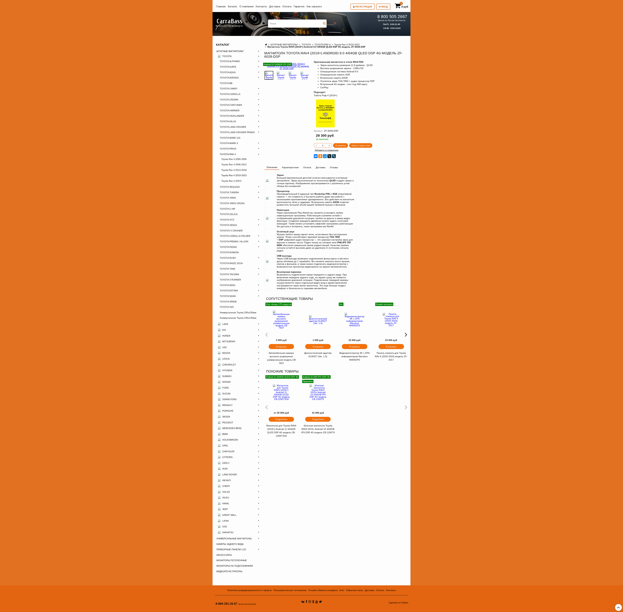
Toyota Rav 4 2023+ (231, 181)
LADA (225, 324)
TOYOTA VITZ (227, 219)
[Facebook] (306, 601)
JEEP (225, 509)
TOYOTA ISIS (227, 307)
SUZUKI (226, 393)
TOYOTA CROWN (229, 99)
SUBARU (227, 376)
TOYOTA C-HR (227, 209)
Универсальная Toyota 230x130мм (238, 318)
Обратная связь (354, 590)
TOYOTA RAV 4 (322, 44)
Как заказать (314, 6)
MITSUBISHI (228, 341)
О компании (246, 6)
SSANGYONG (229, 399)
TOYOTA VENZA (228, 225)
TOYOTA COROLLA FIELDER (235, 236)
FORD (225, 387)
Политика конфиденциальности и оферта (249, 590)
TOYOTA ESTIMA (229, 290)
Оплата (286, 6)
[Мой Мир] (325, 156)
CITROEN (227, 457)
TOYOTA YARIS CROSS (232, 203)
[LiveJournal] (334, 156)
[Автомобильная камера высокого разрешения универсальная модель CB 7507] (281, 320)
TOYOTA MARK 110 (230, 138)
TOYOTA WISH (227, 285)
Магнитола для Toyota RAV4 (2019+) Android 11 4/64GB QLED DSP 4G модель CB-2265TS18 (281, 430)
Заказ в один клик (360, 145)
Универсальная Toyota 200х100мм (238, 312)
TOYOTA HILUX (228, 121)
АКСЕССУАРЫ (224, 555)
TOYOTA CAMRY (229, 88)
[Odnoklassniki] (313, 601)
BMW (225, 434)
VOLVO (226, 492)
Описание (272, 167)
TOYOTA (306, 44)
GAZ (224, 526)
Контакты (261, 6)
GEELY (226, 463)
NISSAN (226, 382)
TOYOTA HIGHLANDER (232, 116)
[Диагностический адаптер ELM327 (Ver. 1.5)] (318, 320)
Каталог (232, 6)
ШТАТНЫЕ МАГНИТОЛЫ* (284, 44)
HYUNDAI (227, 370)
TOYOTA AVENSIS (229, 77)
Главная (221, 6)
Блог (342, 590)
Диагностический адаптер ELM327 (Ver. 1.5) (318, 355)
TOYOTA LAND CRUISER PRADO (237, 132)
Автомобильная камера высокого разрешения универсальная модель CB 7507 (281, 358)
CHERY (226, 486)
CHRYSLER (228, 451)
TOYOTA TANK (227, 268)
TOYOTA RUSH (228, 258)
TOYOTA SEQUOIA (230, 187)
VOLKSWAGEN (230, 439)
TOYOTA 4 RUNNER (230, 279)
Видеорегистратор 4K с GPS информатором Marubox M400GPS (354, 356)
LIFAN (225, 521)
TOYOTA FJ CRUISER (231, 230)
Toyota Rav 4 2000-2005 (234, 159)
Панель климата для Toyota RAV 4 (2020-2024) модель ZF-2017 (391, 356)
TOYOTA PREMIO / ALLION (234, 241)
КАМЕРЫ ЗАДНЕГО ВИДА (230, 544)
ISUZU (225, 497)
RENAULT (227, 405)
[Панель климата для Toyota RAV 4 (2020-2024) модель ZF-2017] (391, 320)
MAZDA (226, 353)
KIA (224, 330)
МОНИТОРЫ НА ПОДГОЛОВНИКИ (234, 566)
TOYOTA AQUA (228, 72)
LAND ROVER (229, 474)
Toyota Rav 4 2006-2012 (234, 164)
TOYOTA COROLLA (230, 94)
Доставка (274, 6)
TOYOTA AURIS (228, 66)
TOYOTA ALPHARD (230, 61)
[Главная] (266, 44)
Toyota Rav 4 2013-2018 (234, 170)
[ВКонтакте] (316, 156)
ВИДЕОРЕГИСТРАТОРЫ (229, 571)
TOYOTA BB (226, 83)
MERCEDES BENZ (232, 428)
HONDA (226, 335)
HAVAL (225, 503)
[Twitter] (320, 601)
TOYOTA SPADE (228, 301)
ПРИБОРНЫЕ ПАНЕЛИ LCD (231, 549)
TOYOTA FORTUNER (231, 105)
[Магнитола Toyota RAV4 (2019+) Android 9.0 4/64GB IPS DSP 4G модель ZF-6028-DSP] (269, 75)
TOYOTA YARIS (228, 197)
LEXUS (226, 359)
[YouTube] (316, 601)
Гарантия (299, 6)
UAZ (224, 347)
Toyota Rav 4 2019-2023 (347, 44)
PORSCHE (227, 411)
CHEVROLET (229, 364)
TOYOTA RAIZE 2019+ (231, 263)
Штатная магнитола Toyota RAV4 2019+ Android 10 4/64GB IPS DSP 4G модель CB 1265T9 (318, 429)
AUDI (225, 468)
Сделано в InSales (398, 602)
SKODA (226, 416)
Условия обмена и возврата (323, 590)
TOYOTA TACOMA (229, 274)
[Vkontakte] (302, 601)
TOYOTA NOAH (228, 296)
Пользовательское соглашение (290, 590)
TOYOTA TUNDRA (229, 192)
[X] (329, 156)
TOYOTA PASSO (228, 247)
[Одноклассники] (320, 156)
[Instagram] (309, 601)
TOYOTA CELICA (229, 214)
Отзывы (334, 167)
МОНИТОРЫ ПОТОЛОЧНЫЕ (231, 560)
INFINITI (226, 480)
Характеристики (290, 167)
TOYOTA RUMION (229, 252)
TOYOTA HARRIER (229, 110)
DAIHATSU (227, 532)
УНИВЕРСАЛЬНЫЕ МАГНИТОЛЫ (234, 538)
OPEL (225, 445)
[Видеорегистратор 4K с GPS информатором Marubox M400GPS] (355, 320)
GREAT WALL (229, 515)
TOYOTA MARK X (229, 143)
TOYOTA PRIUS (228, 148)
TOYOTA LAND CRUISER (233, 127)
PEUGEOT (227, 422)
